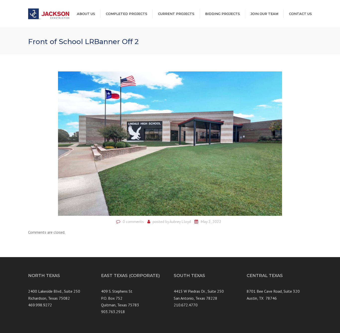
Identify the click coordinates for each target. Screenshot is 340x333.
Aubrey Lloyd (180, 221)
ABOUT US (86, 14)
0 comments (133, 221)
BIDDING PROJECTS (222, 14)
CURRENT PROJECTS (176, 14)
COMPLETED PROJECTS (126, 14)
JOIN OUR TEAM (264, 14)
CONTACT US (300, 14)
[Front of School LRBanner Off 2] (170, 143)
